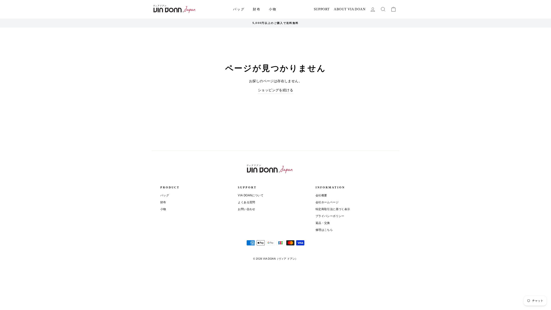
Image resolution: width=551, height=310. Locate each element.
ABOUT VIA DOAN (349, 9)
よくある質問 (246, 202)
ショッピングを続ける (275, 90)
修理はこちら (324, 229)
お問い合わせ (246, 209)
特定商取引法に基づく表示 (333, 209)
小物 (273, 9)
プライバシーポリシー (330, 216)
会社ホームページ (327, 202)
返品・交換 (323, 223)
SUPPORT (322, 9)
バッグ (239, 9)
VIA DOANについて (250, 195)
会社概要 (321, 195)
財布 (257, 9)
